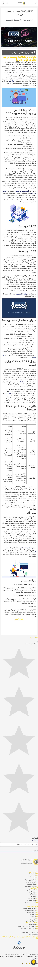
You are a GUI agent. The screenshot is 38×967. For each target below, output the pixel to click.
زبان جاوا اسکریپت (21, 294)
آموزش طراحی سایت (22, 191)
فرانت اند (22, 381)
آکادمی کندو (34, 956)
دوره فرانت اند (8, 393)
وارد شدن (35, 840)
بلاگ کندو (11, 81)
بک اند (34, 552)
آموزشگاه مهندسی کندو (27, 547)
